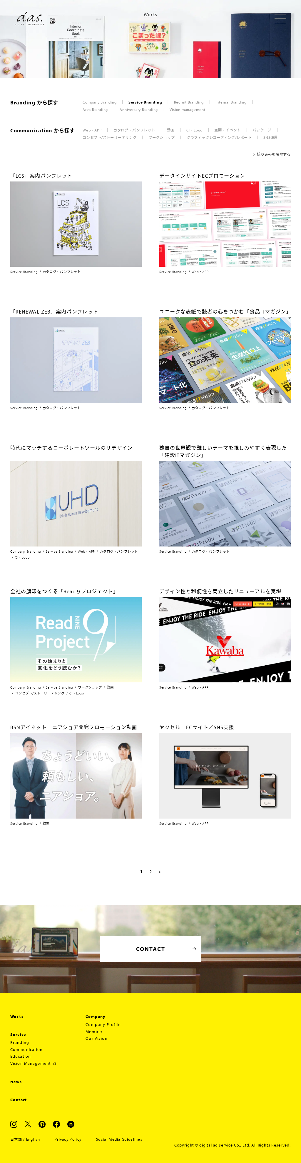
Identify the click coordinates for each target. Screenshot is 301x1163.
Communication (26, 1049)
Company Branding (99, 102)
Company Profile (103, 1024)
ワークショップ (161, 137)
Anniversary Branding (139, 109)
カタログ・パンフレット (134, 130)
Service (18, 1034)
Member (94, 1031)
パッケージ (261, 130)
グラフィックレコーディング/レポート (219, 137)
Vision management (187, 109)
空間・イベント (227, 130)
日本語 (16, 1139)
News (16, 1081)
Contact (18, 1099)
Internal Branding (230, 102)
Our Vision (97, 1038)
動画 (171, 130)
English (33, 1139)
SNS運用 (270, 137)
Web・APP (92, 130)
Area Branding (95, 109)
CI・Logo (194, 130)
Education (20, 1056)
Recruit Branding (189, 102)
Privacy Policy (68, 1139)
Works (17, 1016)
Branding (19, 1042)
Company (96, 1016)
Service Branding (145, 102)
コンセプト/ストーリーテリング (110, 137)
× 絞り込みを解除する (272, 154)
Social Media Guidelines (119, 1139)
